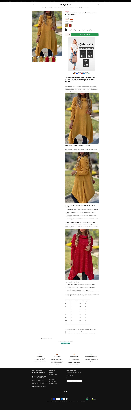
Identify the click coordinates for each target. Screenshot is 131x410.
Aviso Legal (51, 372)
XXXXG (92, 30)
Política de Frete (52, 377)
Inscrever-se (74, 381)
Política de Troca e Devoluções (54, 376)
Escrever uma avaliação (65, 343)
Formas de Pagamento (53, 385)
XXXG (88, 30)
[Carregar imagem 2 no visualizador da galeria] (41, 59)
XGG (79, 30)
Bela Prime (49, 401)
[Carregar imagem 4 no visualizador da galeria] (53, 59)
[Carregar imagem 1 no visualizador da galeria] (35, 59)
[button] (33, 5)
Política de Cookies (52, 381)
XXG (83, 30)
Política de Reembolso (53, 374)
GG (75, 30)
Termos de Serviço (52, 379)
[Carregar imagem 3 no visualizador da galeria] (47, 59)
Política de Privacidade (53, 383)
